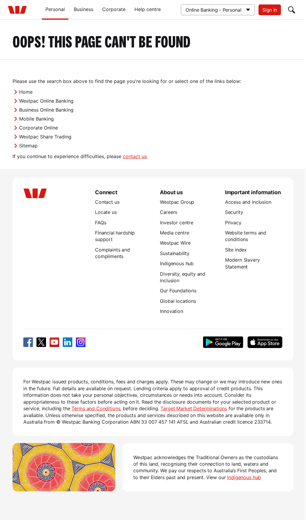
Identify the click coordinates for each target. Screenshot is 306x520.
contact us (135, 156)
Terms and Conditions (95, 408)
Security (234, 212)
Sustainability (174, 253)
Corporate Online (38, 128)
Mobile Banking (36, 119)
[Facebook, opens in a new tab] (28, 342)
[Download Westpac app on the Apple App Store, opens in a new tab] (265, 342)
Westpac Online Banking (46, 101)
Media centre (174, 233)
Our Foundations (178, 291)
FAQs (100, 223)
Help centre (147, 9)
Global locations (178, 301)
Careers (168, 212)
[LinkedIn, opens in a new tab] (67, 342)
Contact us (107, 202)
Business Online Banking (46, 110)
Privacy (233, 223)
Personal (55, 9)
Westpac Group (177, 202)
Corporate (114, 9)
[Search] (291, 10)
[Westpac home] (17, 10)
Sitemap (28, 146)
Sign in (269, 10)
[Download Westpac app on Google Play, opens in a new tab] (223, 342)
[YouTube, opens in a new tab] (54, 342)
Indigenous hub (177, 263)
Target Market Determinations (193, 408)
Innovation (171, 311)
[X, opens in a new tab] (41, 342)
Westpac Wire (175, 243)
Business (83, 9)
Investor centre (176, 223)
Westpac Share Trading (45, 137)
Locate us (106, 212)
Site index (236, 250)
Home (26, 92)
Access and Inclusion (248, 202)
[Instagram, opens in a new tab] (80, 342)
